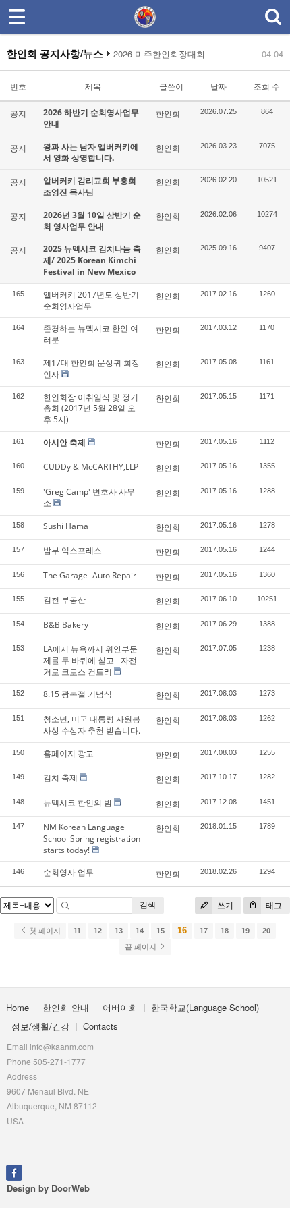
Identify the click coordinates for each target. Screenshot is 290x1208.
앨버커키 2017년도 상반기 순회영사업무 (91, 300)
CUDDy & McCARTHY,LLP (90, 466)
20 (266, 931)
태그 (273, 905)
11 (77, 931)
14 (140, 931)
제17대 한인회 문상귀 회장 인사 (91, 368)
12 (98, 931)
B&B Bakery (65, 624)
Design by (48, 1188)
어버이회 (120, 1007)
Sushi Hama (65, 526)
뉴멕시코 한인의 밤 (77, 802)
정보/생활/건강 (40, 1026)
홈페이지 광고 (68, 753)
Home (17, 1007)
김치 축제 (60, 778)
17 (204, 931)
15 (160, 931)
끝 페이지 (141, 947)
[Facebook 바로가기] (14, 1171)
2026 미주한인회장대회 (159, 54)
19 (245, 931)
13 (119, 931)
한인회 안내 (65, 1007)
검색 (148, 904)
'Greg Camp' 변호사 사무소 (89, 497)
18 (225, 931)
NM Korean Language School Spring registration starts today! (91, 838)
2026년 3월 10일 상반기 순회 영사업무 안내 (92, 220)
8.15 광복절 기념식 (77, 694)
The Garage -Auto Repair (89, 575)
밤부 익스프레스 (72, 550)
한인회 (168, 113)
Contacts (100, 1026)
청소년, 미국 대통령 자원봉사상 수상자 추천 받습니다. (91, 724)
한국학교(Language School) (205, 1007)
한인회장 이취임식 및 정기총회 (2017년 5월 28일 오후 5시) (90, 408)
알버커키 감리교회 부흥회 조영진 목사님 (89, 186)
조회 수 (267, 86)
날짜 (218, 86)
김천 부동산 (64, 599)
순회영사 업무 (68, 872)
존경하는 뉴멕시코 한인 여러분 (90, 334)
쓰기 (224, 905)
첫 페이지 (44, 931)
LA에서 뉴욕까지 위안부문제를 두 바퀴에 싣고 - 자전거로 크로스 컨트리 (90, 660)
